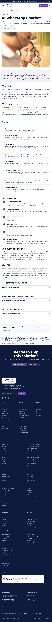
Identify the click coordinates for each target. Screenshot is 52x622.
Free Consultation (43, 5)
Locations (38, 422)
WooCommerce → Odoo (32, 519)
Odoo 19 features (5, 563)
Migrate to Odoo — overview (8, 488)
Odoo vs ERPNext (30, 478)
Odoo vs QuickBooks (31, 470)
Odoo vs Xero (30, 472)
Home (3, 10)
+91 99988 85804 (30, 327)
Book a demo (29, 490)
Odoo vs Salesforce (31, 480)
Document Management (24, 434)
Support (3, 422)
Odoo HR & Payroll (5, 530)
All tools (28, 499)
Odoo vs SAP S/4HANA (31, 461)
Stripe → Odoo (30, 538)
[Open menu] (49, 5)
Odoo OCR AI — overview (24, 415)
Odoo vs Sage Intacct (31, 463)
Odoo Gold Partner (39, 407)
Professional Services (6, 476)
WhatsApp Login (22, 413)
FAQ (36, 419)
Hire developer (5, 428)
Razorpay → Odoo (31, 540)
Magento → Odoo (30, 525)
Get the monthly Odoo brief (8, 391)
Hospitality (4, 461)
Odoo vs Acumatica (31, 459)
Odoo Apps (4, 552)
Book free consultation (31, 329)
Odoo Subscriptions (6, 534)
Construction (4, 450)
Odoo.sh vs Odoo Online (32, 448)
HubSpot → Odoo (30, 523)
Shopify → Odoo (30, 515)
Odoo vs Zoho (30, 474)
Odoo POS (4, 525)
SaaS (3, 478)
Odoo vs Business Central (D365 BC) (34, 457)
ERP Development (22, 428)
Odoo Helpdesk (5, 538)
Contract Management (23, 432)
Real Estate (4, 463)
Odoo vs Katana (30, 467)
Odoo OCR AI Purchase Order (25, 422)
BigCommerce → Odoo (32, 527)
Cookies (43, 618)
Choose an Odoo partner (7, 559)
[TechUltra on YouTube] (12, 398)
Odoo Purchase (5, 521)
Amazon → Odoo (30, 517)
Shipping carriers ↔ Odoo (32, 536)
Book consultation (18, 364)
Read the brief (34, 1)
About (37, 404)
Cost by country (5, 556)
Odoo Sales (4, 519)
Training (3, 426)
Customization (5, 413)
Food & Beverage (5, 472)
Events (37, 413)
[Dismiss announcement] (50, 1)
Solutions (8, 10)
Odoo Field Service (5, 536)
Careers (37, 411)
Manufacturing (5, 444)
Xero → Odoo (4, 492)
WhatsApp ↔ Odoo (23, 409)
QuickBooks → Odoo (6, 490)
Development (4, 411)
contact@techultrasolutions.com (10, 613)
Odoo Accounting (5, 527)
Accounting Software (23, 426)
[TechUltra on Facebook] (6, 398)
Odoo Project (4, 532)
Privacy (35, 618)
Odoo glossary (5, 565)
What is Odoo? (5, 548)
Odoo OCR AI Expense (23, 424)
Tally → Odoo (4, 503)
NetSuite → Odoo (5, 499)
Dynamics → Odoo (5, 501)
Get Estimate (29, 492)
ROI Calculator (30, 494)
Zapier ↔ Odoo (30, 534)
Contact (37, 424)
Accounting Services (6, 419)
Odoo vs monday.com (31, 465)
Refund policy (48, 618)
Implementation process (7, 554)
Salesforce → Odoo (31, 521)
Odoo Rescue (21, 404)
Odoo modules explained (7, 550)
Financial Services (5, 470)
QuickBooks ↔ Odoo (31, 530)
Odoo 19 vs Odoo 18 (31, 482)
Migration (4, 415)
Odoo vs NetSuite (30, 453)
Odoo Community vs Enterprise (33, 446)
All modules (4, 540)
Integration (4, 417)
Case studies (38, 415)
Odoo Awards (38, 409)
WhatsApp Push (22, 411)
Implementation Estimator (32, 496)
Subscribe (21, 393)
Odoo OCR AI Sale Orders (24, 419)
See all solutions (34, 364)
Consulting (4, 424)
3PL (2, 467)
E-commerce (4, 455)
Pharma (3, 448)
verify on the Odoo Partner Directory (28, 343)
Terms (39, 618)
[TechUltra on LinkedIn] (3, 398)
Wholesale (4, 474)
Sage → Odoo (4, 494)
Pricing (28, 488)
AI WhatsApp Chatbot (23, 407)
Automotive (4, 446)
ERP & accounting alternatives (33, 444)
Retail (3, 453)
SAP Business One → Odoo (7, 496)
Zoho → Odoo (4, 505)
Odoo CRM (4, 523)
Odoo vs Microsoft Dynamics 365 (34, 455)
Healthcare (4, 457)
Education (4, 459)
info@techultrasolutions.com (42, 327)
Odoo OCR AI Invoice (23, 417)
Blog (36, 417)
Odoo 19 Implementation (7, 407)
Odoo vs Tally (30, 476)
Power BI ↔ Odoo (31, 532)
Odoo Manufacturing (6, 515)
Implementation (5, 404)
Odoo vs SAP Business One (32, 450)
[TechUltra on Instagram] (9, 398)
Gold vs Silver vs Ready (6, 561)
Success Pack (4, 409)
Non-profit (4, 480)
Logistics (3, 465)
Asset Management (23, 430)
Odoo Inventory (5, 517)
